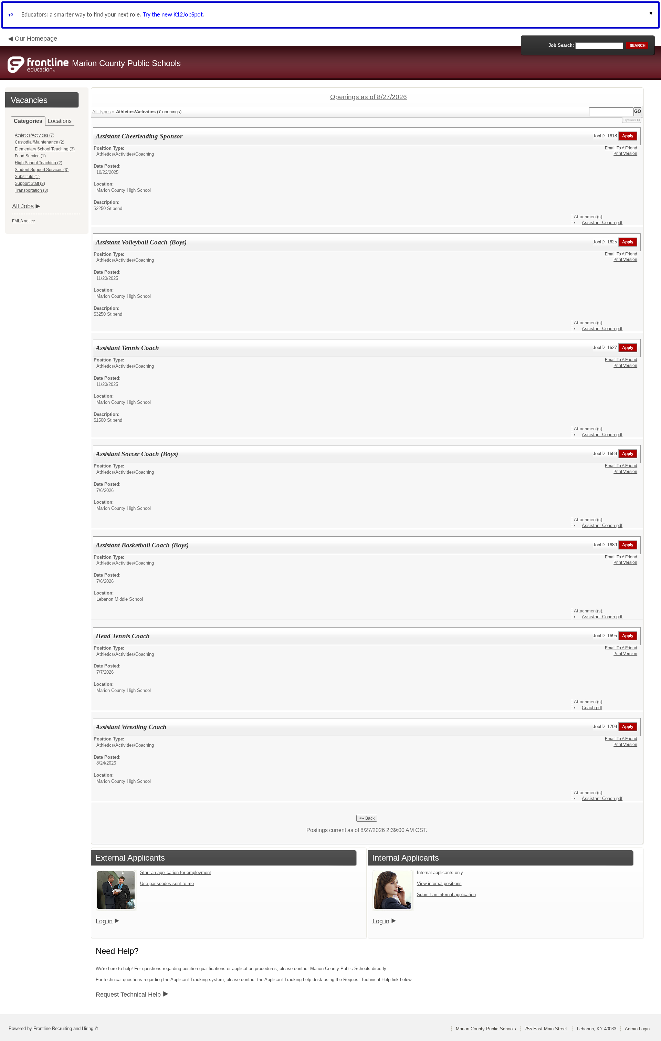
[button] (651, 15)
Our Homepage (36, 38)
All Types (101, 111)
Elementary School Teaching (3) (45, 149)
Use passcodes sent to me (167, 883)
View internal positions (439, 883)
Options (629, 120)
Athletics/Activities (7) (34, 135)
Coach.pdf (592, 707)
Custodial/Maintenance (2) (39, 142)
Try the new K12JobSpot (173, 15)
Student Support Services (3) (42, 169)
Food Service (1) (30, 156)
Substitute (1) (27, 176)
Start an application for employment (175, 872)
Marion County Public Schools (486, 1028)
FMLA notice (23, 221)
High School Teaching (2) (38, 162)
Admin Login (637, 1028)
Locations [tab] (60, 121)
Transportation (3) (31, 190)
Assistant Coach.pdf (602, 222)
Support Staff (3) (30, 183)
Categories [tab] (28, 121)
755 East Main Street (546, 1028)
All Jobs (23, 206)
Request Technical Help (128, 994)
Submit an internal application (446, 894)
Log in (104, 921)
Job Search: (561, 45)
